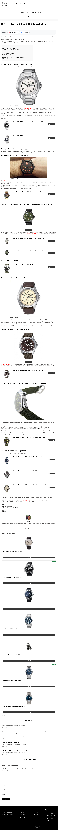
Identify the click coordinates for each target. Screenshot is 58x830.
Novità (10, 9)
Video (52, 9)
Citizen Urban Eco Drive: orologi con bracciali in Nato (13, 57)
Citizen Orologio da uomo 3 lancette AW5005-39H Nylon (27, 471)
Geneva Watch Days (17, 9)
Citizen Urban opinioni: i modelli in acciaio (10, 48)
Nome (4, 785)
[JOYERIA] (29, 595)
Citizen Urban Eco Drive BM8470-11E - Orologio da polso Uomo (29, 264)
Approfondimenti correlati (9, 60)
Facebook (36, 814)
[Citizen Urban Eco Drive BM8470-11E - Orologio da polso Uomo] (6, 268)
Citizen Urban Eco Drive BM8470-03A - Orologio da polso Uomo (29, 238)
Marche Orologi (25, 9)
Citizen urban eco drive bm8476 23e (11, 507)
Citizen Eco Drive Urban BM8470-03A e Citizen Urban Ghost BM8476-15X (18, 52)
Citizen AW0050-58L (18, 135)
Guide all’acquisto (44, 9)
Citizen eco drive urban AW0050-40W (11, 56)
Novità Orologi (21, 811)
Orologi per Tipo (34, 9)
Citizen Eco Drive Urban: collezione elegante (11, 54)
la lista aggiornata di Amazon (28, 500)
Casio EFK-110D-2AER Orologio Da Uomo (11, 629)
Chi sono (39, 12)
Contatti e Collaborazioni (31, 12)
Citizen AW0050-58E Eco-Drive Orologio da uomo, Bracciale (28, 121)
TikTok (36, 812)
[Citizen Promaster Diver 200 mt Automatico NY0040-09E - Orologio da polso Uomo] (29, 569)
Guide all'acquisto (22, 814)
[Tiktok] (31, 528)
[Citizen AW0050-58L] (6, 139)
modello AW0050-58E (12, 117)
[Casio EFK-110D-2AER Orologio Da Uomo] (29, 621)
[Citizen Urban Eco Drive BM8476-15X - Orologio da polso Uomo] (28, 227)
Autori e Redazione (7, 812)
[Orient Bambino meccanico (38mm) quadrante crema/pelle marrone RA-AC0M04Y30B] (29, 543)
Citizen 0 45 (6, 511)
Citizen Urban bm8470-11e (9, 53)
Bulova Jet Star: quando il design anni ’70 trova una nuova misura (16, 723)
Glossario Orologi (20, 12)
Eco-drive (23, 187)
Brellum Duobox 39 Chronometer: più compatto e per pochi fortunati (16, 750)
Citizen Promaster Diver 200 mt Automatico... (12, 577)
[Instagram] (28, 528)
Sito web (4, 794)
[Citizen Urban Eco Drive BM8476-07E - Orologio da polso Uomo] (6, 195)
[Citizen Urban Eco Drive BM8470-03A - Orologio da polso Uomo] (6, 241)
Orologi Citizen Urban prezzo (8, 58)
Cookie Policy (50, 818)
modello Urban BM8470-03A (33, 233)
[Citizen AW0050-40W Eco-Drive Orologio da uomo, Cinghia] (28, 359)
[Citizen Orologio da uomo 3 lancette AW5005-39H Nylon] (6, 474)
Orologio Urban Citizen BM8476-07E (11, 50)
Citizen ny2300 (6, 513)
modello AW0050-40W (7, 364)
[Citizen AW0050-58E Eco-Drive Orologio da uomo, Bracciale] (6, 125)
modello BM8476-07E (7, 181)
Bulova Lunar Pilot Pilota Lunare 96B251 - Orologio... (14, 654)
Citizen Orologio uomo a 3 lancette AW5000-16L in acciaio (27, 457)
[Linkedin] (26, 528)
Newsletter (7, 817)
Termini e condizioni (50, 815)
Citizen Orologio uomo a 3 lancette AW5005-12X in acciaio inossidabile (31, 485)
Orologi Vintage (21, 817)
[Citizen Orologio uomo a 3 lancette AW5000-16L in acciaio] (6, 460)
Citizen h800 (6, 510)
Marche (22, 812)
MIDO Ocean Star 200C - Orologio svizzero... (12, 680)
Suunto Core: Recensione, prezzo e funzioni (11, 742)
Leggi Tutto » (4, 727)
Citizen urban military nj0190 (9, 506)
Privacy (50, 817)
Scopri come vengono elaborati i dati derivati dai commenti (36, 801)
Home (6, 9)
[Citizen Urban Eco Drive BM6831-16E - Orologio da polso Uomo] (6, 441)
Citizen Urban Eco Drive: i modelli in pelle (10, 49)
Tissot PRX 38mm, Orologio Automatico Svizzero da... (14, 706)
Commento (5, 770)
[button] (29, 16)
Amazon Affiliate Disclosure (50, 821)
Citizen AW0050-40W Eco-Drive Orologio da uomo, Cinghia (28, 370)
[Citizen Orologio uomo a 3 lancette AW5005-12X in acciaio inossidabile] (6, 488)
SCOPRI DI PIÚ (51, 124)
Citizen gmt (5, 509)
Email (3, 789)
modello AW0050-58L (42, 117)
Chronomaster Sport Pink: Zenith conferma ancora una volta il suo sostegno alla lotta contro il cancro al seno (25, 732)
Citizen (12, 20)
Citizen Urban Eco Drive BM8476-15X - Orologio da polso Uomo (29, 250)
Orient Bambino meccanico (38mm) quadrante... (13, 551)
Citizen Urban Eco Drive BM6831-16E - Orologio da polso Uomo (29, 437)
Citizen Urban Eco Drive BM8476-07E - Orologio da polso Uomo (29, 191)
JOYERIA (4, 603)
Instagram (36, 811)
